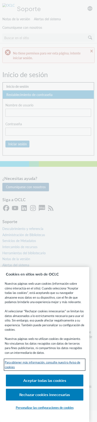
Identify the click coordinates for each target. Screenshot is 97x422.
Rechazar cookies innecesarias (44, 394)
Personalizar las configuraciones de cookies (45, 407)
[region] (44, 344)
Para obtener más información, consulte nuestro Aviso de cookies (42, 364)
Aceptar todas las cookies (44, 380)
